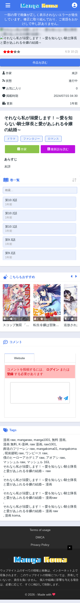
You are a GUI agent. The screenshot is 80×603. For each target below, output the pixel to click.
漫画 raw (9, 440)
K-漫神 (23, 444)
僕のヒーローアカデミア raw (23, 457)
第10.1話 (11, 226)
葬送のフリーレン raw (19, 448)
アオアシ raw (55, 457)
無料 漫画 (58, 440)
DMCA (40, 537)
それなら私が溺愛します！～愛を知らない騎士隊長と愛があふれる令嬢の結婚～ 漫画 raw (40, 509)
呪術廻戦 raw (14, 453)
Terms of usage (40, 530)
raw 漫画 (36, 444)
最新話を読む (59, 149)
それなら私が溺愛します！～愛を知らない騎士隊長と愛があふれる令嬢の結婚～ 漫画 (40, 482)
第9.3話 (10, 239)
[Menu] (8, 5)
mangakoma (68, 448)
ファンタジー (31, 138)
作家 (23, 149)
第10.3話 (11, 200)
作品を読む (40, 62)
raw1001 (50, 444)
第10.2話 (11, 213)
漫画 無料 (10, 444)
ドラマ (11, 138)
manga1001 (42, 440)
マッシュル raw (14, 462)
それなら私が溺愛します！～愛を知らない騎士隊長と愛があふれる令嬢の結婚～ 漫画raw (40, 495)
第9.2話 (10, 253)
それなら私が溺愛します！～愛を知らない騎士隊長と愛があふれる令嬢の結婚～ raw (40, 469)
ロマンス (53, 138)
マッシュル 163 (38, 462)
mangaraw (24, 440)
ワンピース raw (36, 453)
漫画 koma (12, 515)
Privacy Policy (40, 544)
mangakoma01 (46, 448)
